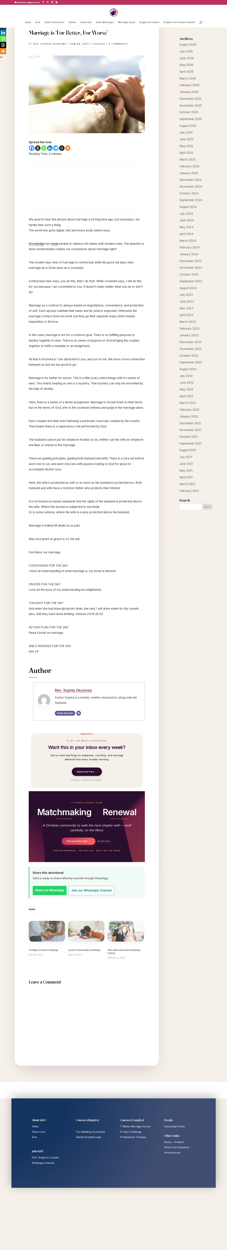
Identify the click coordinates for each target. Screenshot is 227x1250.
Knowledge (36, 243)
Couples (98, 44)
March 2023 (187, 322)
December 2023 (190, 261)
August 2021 (187, 450)
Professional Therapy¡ (133, 1137)
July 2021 (185, 457)
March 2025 (187, 159)
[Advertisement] (87, 188)
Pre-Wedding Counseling (90, 1131)
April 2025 (186, 153)
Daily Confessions (54, 22)
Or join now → (104, 841)
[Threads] (62, 148)
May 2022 (186, 389)
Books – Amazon (174, 1142)
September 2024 (190, 200)
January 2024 (188, 254)
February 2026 (189, 85)
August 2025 (187, 126)
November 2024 (190, 186)
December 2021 (190, 423)
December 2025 (190, 99)
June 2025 (186, 139)
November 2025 (190, 105)
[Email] (78, 713)
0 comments (118, 44)
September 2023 (190, 281)
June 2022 (186, 382)
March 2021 (187, 484)
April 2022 (186, 396)
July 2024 (186, 213)
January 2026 (188, 92)
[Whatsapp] (43, 148)
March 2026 (187, 78)
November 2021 (190, 430)
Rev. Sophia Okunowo (50, 44)
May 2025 (186, 146)
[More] (68, 148)
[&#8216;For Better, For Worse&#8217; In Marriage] (47, 931)
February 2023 (189, 328)
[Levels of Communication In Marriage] (86, 931)
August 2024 (188, 207)
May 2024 (186, 227)
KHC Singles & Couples (45, 1157)
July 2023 (186, 295)
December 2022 (190, 342)
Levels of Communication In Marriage (84, 950)
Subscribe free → (87, 771)
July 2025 (186, 132)
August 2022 (187, 369)
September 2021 (190, 443)
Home (28, 22)
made (54, 243)
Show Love (38, 1131)
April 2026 (186, 71)
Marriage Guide (126, 22)
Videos (72, 22)
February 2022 (189, 409)
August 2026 (188, 44)
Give (37, 22)
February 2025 (189, 166)
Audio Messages (105, 22)
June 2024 (186, 220)
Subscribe (86, 22)
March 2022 (187, 403)
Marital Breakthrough (88, 1137)
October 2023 (188, 274)
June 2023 (186, 301)
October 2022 (188, 355)
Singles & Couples (149, 22)
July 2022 (186, 376)
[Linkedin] (50, 148)
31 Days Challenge (130, 1131)
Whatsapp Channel (43, 1162)
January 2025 (188, 173)
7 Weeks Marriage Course (135, 1126)
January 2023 (188, 335)
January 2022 (188, 416)
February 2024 (189, 247)
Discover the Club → (78, 841)
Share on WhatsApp (49, 890)
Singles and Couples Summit (179, 22)
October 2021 (188, 437)
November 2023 (190, 267)
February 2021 (189, 491)
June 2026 (186, 58)
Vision (35, 1126)
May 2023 (186, 308)
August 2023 (188, 288)
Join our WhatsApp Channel (91, 890)
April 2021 (186, 477)
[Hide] (1, 57)
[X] (37, 148)
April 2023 (186, 315)
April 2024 (186, 234)
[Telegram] (56, 148)
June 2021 (186, 464)
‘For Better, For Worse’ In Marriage (43, 950)
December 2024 (190, 180)
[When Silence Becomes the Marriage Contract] (125, 931)
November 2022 (190, 349)
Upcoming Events (174, 1126)
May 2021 (186, 470)
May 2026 (186, 65)
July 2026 (186, 51)
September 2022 (190, 362)
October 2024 (189, 193)
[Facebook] (31, 148)
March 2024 (187, 241)
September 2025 (190, 119)
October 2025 (188, 112)
